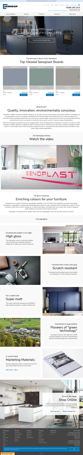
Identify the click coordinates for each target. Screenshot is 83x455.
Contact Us (41, 436)
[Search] (52, 5)
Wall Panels (29, 436)
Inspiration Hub (53, 432)
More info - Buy (12, 370)
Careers (40, 437)
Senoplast (5, 444)
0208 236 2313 (73, 7)
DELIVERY (57, 5)
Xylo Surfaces (5, 437)
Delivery (16, 439)
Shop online (72, 14)
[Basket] (79, 5)
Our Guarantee (41, 439)
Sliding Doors (29, 432)
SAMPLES (67, 5)
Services (26, 14)
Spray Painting (17, 437)
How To (52, 434)
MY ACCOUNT (74, 5)
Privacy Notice (41, 441)
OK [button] (74, 449)
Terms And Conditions (43, 442)
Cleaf (4, 436)
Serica (4, 446)
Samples (16, 441)
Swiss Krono (5, 441)
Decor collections (10, 14)
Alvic (4, 442)
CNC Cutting (17, 436)
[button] (41, 98)
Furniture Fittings (30, 437)
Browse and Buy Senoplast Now (41, 40)
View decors (55, 411)
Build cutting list (69, 411)
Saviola (4, 439)
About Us (40, 432)
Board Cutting (17, 432)
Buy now (23, 95)
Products (41, 14)
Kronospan (5, 434)
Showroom (57, 14)
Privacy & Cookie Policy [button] (14, 449)
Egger (4, 432)
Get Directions (77, 438)
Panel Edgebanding (18, 434)
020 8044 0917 (77, 444)
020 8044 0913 (77, 437)
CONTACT (62, 5)
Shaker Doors (29, 434)
